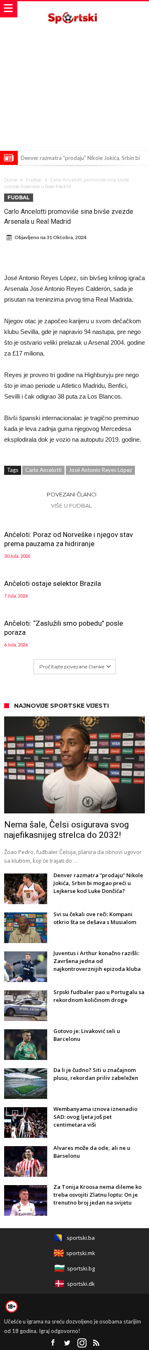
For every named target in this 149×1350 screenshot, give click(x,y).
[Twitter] (67, 1343)
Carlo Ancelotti (43, 470)
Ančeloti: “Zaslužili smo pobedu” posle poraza (63, 627)
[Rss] (96, 1343)
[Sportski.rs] (74, 9)
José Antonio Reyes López (100, 470)
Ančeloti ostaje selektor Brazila (52, 583)
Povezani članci (71, 494)
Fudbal (33, 180)
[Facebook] (53, 1343)
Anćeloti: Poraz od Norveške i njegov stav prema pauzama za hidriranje (68, 539)
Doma (10, 180)
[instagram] (82, 1343)
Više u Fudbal (71, 505)
